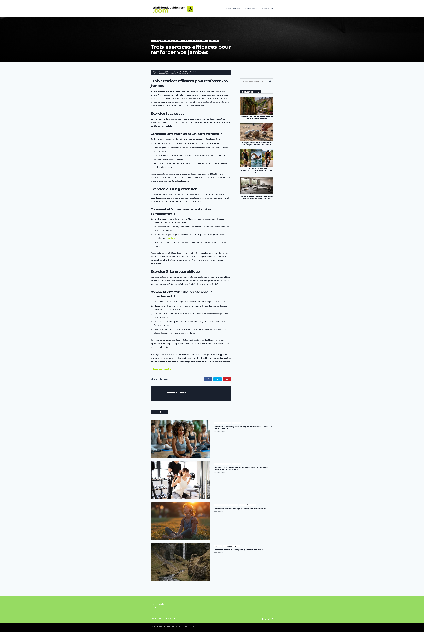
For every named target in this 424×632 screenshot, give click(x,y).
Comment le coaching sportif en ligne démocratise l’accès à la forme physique (243, 427)
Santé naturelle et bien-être (191, 41)
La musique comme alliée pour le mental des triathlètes (240, 509)
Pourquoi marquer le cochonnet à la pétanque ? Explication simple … (257, 144)
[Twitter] (266, 619)
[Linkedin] (269, 619)
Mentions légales (157, 604)
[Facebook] (262, 619)
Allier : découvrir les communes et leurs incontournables (257, 118)
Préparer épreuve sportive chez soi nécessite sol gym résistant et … (256, 197)
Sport (214, 41)
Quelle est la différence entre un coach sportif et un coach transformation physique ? (241, 468)
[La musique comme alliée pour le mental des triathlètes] (180, 521)
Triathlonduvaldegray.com (163, 618)
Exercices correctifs (162, 369)
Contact (154, 607)
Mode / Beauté (267, 9)
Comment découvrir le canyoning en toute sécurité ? (238, 550)
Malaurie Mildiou (227, 41)
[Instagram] (272, 619)
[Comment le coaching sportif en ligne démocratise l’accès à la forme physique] (180, 439)
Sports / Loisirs (251, 9)
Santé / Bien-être (233, 9)
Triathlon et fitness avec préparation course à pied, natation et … (256, 170)
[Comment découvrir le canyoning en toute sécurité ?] (180, 562)
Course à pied (221, 505)
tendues (171, 238)
